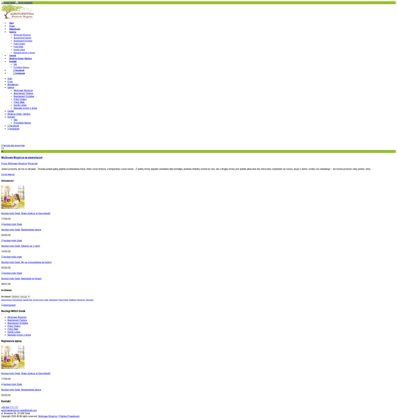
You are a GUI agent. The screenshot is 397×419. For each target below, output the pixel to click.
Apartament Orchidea (23, 41)
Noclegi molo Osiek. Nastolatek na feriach (21, 278)
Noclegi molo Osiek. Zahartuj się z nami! (20, 246)
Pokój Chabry (19, 44)
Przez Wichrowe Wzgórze (14, 163)
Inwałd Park (27, 300)
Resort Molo (64, 300)
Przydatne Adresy (21, 67)
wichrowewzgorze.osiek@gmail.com (19, 410)
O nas (12, 26)
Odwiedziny (53, 300)
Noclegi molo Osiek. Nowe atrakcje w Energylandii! (25, 213)
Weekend (72, 300)
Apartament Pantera (22, 38)
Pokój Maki (18, 46)
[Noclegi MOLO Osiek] (17, 17)
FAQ (15, 64)
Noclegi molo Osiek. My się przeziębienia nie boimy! (26, 262)
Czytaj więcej (8, 174)
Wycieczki (33, 163)
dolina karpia (6, 300)
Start (11, 23)
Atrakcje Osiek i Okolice (20, 58)
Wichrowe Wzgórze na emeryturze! (21, 157)
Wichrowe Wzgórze (22, 35)
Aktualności (14, 29)
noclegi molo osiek (40, 300)
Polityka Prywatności (69, 416)
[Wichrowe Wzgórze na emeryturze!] (13, 145)
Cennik (12, 55)
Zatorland (89, 300)
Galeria (12, 32)
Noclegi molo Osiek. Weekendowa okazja (21, 229)
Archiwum (6, 296)
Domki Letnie (19, 49)
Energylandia (17, 300)
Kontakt (12, 61)
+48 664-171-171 (9, 407)
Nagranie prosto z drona (24, 52)
